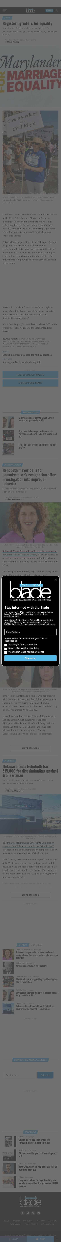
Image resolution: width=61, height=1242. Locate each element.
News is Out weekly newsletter (23, 648)
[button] (30, 645)
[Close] (55, 580)
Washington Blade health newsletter (26, 652)
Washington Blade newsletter (22, 644)
